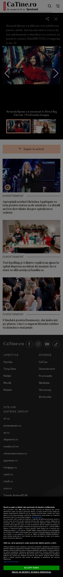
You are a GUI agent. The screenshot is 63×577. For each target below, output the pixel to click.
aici (17, 530)
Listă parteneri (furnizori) (11, 562)
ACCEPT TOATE (31, 567)
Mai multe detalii (37, 517)
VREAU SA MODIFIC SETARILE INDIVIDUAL (31, 572)
